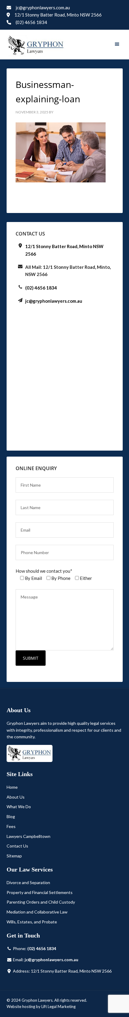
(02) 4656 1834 (31, 22)
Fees (11, 826)
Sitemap (14, 855)
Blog (11, 816)
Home (12, 787)
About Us (16, 797)
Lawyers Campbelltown (28, 836)
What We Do (19, 806)
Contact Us (17, 845)
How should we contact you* (44, 571)
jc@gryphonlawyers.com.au (43, 7)
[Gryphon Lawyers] (36, 46)
